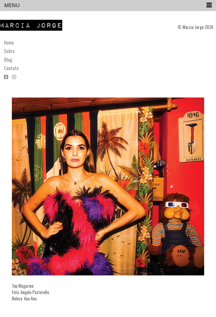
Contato (11, 68)
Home (9, 42)
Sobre (9, 51)
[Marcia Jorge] (33, 25)
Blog (8, 60)
